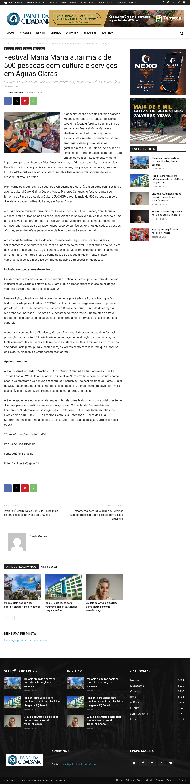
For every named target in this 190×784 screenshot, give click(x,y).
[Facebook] (163, 3)
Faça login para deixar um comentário (27, 640)
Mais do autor (49, 566)
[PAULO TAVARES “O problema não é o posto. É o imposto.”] (139, 216)
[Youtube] (184, 3)
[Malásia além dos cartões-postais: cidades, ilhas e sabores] (22, 587)
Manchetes (39, 48)
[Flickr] (152, 762)
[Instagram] (168, 3)
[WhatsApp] (33, 101)
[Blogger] (133, 762)
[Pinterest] (25, 101)
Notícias (17, 43)
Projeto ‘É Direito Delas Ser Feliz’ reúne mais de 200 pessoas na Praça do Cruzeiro (31, 512)
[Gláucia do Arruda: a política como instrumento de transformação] (104, 587)
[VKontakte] (170, 762)
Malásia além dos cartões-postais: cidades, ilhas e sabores (166, 161)
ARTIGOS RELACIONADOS (21, 566)
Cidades (29, 43)
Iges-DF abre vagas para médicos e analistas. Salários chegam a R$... (167, 179)
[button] (181, 33)
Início (6, 43)
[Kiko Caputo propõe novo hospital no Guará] (139, 234)
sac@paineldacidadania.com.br (82, 764)
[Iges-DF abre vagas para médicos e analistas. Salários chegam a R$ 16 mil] (63, 587)
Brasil (18, 48)
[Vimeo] (178, 3)
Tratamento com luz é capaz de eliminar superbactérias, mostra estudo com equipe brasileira (96, 514)
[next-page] (12, 618)
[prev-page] (6, 618)
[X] (173, 3)
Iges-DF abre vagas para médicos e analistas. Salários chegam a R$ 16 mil (61, 607)
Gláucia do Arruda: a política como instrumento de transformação (101, 607)
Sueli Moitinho (15, 92)
